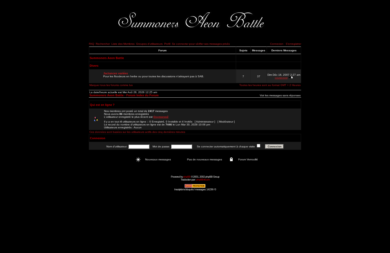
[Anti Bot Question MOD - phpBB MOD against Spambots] (195, 187)
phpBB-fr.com (203, 179)
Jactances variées (115, 73)
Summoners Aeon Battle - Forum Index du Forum (124, 95)
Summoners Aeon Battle (107, 58)
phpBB (186, 176)
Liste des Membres (123, 43)
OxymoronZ (160, 116)
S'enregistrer (293, 43)
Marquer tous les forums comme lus (111, 85)
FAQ (91, 43)
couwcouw (281, 77)
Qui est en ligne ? (102, 104)
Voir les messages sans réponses (280, 95)
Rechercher (103, 43)
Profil (167, 43)
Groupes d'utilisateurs (149, 43)
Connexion (276, 43)
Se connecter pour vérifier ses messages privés (201, 43)
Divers (94, 65)
